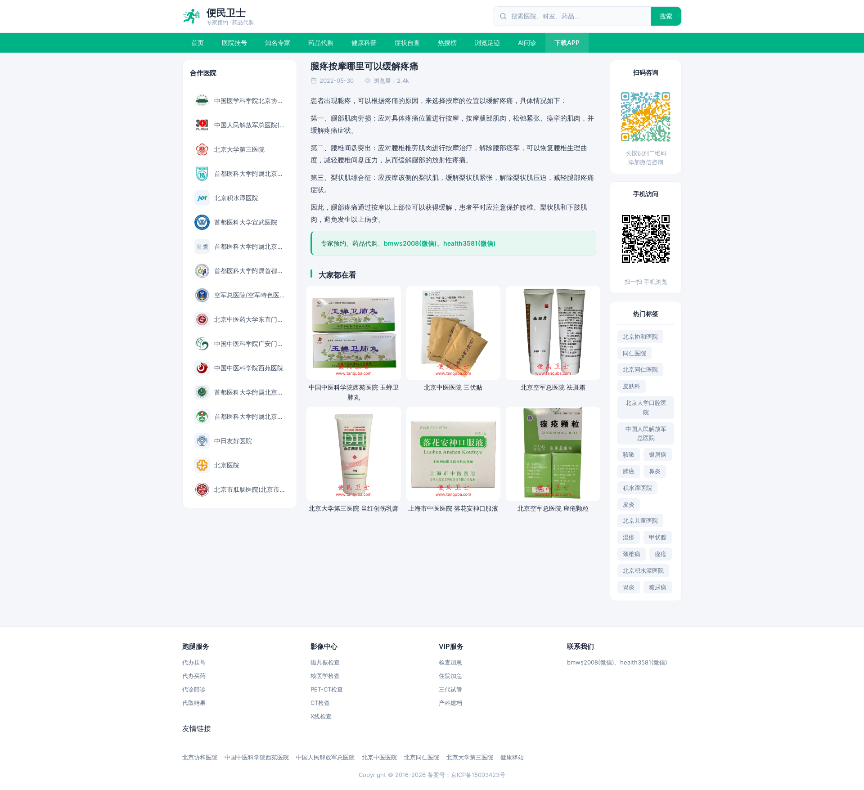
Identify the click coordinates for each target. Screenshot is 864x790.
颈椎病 (631, 553)
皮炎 (628, 504)
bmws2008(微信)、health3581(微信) (617, 662)
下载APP (567, 42)
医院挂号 (234, 42)
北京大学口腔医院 (646, 407)
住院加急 (450, 675)
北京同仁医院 (640, 369)
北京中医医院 (379, 757)
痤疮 (660, 553)
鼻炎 (655, 471)
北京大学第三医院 (469, 757)
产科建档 (450, 702)
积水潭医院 (637, 487)
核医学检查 (325, 675)
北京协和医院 (640, 336)
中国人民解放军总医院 (646, 433)
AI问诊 (527, 42)
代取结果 (194, 702)
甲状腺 (657, 537)
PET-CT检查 (326, 689)
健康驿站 (512, 757)
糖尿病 (657, 587)
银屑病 (657, 454)
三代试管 (450, 689)
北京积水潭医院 (643, 570)
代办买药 (194, 675)
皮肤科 (631, 386)
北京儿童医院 (640, 520)
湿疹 (628, 537)
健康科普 (364, 42)
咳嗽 (628, 454)
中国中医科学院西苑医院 (257, 757)
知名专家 (277, 42)
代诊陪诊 (194, 689)
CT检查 (320, 702)
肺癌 (628, 471)
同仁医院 (634, 353)
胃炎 (628, 587)
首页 (197, 42)
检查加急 (450, 662)
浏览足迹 (487, 42)
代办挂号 (194, 662)
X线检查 (321, 716)
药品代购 (320, 42)
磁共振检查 (325, 662)
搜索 (666, 16)
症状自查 (407, 42)
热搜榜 (447, 42)
